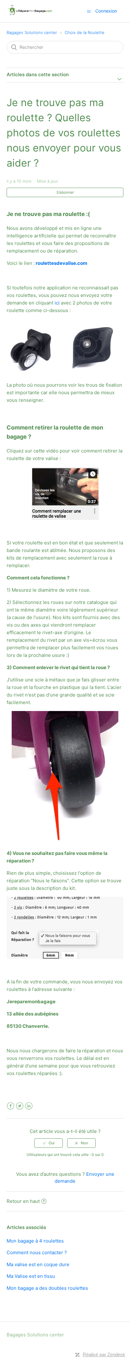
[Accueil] (30, 14)
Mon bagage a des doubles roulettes (47, 1288)
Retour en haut (23, 1201)
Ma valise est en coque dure (38, 1264)
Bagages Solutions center (32, 32)
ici (57, 303)
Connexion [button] (106, 11)
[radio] (48, 1143)
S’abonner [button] (65, 192)
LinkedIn (29, 1106)
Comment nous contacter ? (37, 1252)
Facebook (11, 1106)
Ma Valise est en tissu (31, 1276)
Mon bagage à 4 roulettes (35, 1241)
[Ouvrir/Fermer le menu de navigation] (89, 11)
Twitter (20, 1106)
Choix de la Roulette (84, 32)
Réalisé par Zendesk (104, 1354)
